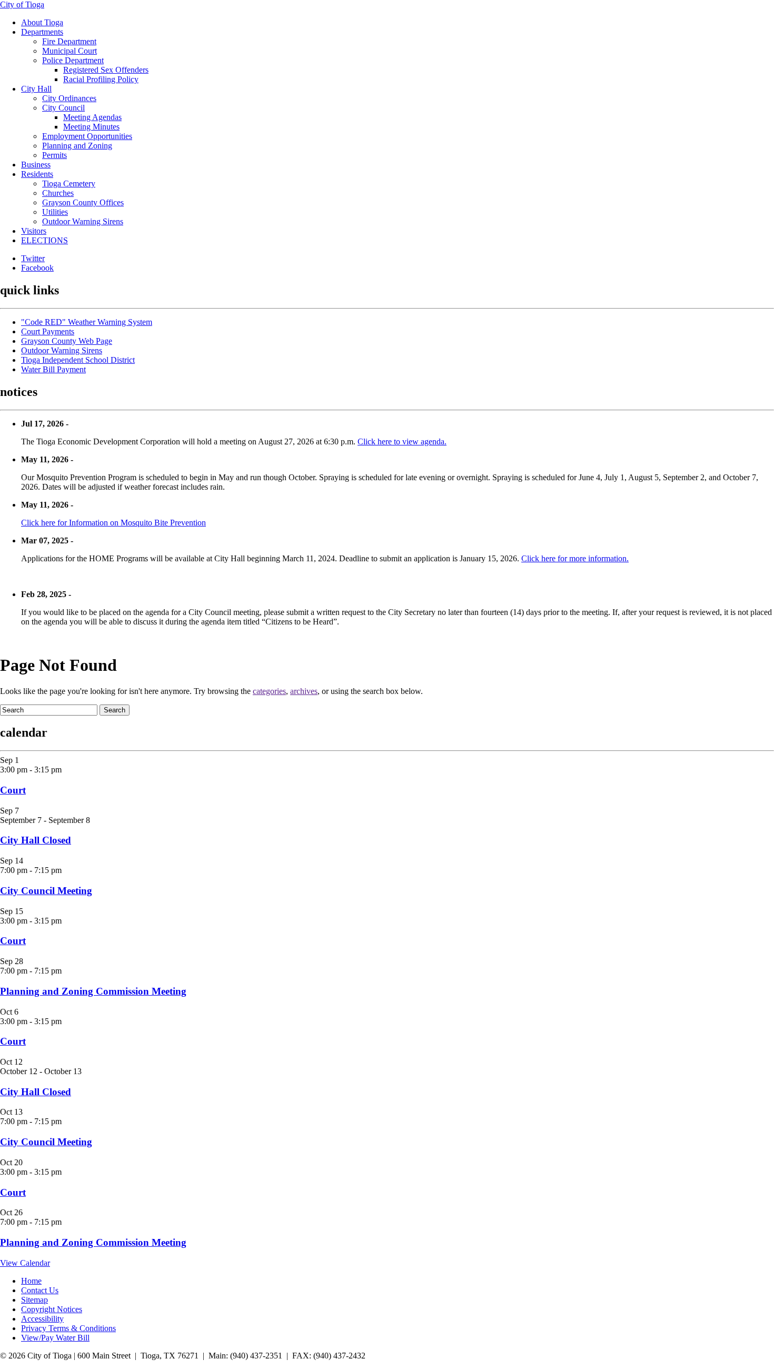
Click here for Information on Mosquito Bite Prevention (113, 522)
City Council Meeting (46, 890)
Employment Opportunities (87, 136)
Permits (54, 155)
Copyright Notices (51, 1309)
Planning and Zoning (77, 145)
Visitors (33, 230)
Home (31, 1280)
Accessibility (42, 1318)
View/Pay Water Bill (55, 1337)
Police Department (73, 60)
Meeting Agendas (92, 117)
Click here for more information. (575, 558)
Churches (58, 193)
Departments (42, 31)
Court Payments (47, 331)
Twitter (33, 258)
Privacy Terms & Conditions (68, 1328)
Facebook (37, 267)
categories (269, 691)
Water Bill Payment (53, 369)
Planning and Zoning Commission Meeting (93, 991)
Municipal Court (69, 50)
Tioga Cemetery (68, 183)
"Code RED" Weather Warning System (86, 322)
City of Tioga (22, 4)
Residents (37, 174)
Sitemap (34, 1299)
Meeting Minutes (91, 126)
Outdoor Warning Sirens (82, 221)
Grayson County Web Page (66, 340)
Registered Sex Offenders (105, 69)
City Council (63, 107)
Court (13, 790)
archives (303, 691)
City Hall (36, 88)
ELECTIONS (44, 240)
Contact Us (39, 1290)
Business (36, 164)
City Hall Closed (35, 840)
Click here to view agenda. (402, 441)
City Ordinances (69, 98)
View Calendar (25, 1262)
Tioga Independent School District (78, 359)
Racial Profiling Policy (100, 79)
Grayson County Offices (83, 202)
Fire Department (69, 41)
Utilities (55, 211)
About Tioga (42, 22)
